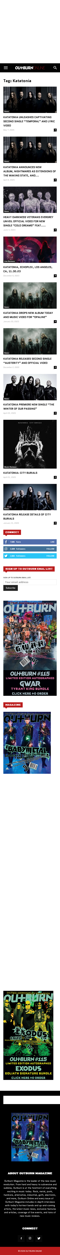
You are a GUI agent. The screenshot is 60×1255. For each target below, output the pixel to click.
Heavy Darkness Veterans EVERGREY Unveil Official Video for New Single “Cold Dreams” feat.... (28, 221)
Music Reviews (10, 467)
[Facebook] (21, 1238)
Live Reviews (9, 261)
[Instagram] (30, 1238)
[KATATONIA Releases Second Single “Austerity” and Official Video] (30, 341)
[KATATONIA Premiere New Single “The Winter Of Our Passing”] (30, 387)
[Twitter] (39, 1238)
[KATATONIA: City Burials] (30, 444)
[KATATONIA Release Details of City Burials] (30, 497)
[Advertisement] (30, 32)
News (6, 111)
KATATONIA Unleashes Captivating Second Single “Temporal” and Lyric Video (29, 121)
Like (52, 542)
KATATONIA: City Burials (20, 473)
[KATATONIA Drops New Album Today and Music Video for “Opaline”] (30, 295)
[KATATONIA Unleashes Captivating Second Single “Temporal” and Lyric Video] (30, 100)
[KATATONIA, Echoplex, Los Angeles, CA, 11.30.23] (30, 250)
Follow (50, 549)
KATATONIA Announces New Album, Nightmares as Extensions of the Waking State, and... (29, 171)
